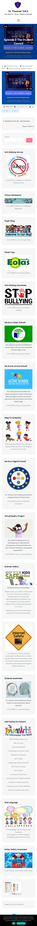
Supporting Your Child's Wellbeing (18, 786)
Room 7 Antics (27, 126)
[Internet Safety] (19, 577)
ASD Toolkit (18, 759)
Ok (14, 923)
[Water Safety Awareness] (19, 860)
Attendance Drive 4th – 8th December (17, 121)
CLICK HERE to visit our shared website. (18, 554)
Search (7, 137)
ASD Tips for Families (18, 767)
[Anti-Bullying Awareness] (19, 296)
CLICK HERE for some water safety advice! (18, 871)
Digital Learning (14, 69)
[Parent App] (19, 262)
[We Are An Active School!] (19, 379)
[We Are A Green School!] (19, 334)
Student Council (26, 69)
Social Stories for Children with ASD (18, 778)
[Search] (29, 140)
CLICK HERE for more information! (18, 273)
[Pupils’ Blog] (19, 230)
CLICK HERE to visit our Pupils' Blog (18, 240)
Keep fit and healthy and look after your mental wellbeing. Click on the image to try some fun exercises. (18, 446)
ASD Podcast (18, 771)
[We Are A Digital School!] (19, 478)
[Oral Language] (19, 816)
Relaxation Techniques (18, 755)
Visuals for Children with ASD (18, 782)
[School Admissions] (19, 201)
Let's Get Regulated (18, 747)
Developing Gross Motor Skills (18, 751)
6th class (6, 111)
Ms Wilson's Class (12, 66)
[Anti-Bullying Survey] (19, 166)
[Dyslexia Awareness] (19, 689)
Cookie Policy (21, 923)
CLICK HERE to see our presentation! (18, 405)
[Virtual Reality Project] (19, 528)
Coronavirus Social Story (18, 774)
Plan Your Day (18, 743)
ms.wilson (14, 111)
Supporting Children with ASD (18, 763)
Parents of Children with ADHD (18, 790)
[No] (35, 920)
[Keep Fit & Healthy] (19, 431)
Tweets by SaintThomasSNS (14, 904)
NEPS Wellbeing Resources (18, 739)
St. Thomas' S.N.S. (18, 11)
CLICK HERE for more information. (18, 709)
